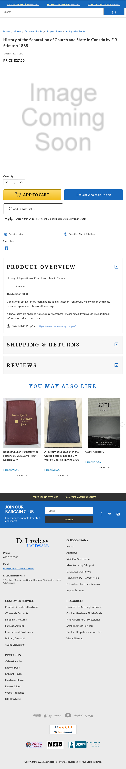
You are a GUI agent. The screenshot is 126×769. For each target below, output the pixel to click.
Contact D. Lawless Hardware (21, 606)
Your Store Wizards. (91, 761)
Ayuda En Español (15, 644)
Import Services (75, 590)
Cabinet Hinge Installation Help (84, 632)
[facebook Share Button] (6, 249)
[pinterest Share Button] (42, 249)
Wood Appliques (14, 692)
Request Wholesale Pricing (93, 194)
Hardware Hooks (14, 680)
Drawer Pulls (12, 667)
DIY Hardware (13, 698)
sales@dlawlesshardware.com (18, 568)
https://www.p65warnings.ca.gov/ (57, 325)
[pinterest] (109, 514)
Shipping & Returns (16, 619)
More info (23, 4)
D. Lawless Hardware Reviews (83, 584)
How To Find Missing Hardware (84, 606)
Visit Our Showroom (78, 558)
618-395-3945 (10, 557)
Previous (4, 424)
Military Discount (15, 638)
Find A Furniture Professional (83, 619)
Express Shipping (14, 625)
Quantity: (8, 176)
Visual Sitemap (74, 638)
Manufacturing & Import (80, 565)
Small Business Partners (79, 625)
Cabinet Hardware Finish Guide (84, 613)
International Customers (19, 632)
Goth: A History (94, 451)
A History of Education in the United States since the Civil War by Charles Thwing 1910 (61, 455)
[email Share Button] (18, 249)
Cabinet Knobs (13, 661)
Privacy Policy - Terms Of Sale (82, 577)
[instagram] (118, 514)
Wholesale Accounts (16, 613)
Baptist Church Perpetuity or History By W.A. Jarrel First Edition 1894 (20, 455)
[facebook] (101, 514)
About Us (71, 552)
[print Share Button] (30, 249)
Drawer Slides (13, 686)
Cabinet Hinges (13, 673)
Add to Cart (22, 475)
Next (122, 424)
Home (69, 546)
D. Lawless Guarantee (78, 571)
